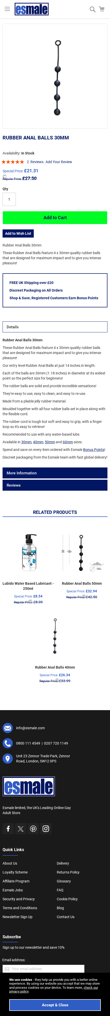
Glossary (64, 881)
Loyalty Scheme (15, 872)
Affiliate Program (16, 881)
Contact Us (65, 917)
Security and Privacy (19, 899)
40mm (38, 442)
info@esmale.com (30, 728)
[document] (55, 994)
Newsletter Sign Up (17, 917)
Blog (60, 908)
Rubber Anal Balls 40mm (55, 667)
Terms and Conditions (20, 908)
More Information (22, 473)
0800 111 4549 (28, 743)
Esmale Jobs (13, 890)
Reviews (14, 485)
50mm (50, 442)
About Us (10, 863)
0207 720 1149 (56, 743)
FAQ (60, 890)
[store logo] (31, 9)
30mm (26, 442)
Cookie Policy (67, 899)
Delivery (63, 863)
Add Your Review (59, 162)
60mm (68, 442)
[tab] (55, 326)
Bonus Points (93, 450)
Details (13, 327)
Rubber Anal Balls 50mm (82, 583)
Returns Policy (68, 872)
